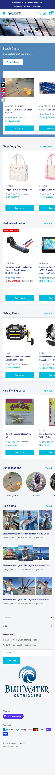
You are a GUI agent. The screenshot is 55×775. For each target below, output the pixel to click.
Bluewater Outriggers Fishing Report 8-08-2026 (26, 599)
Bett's (8, 430)
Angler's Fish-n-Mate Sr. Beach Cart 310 (18, 111)
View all (49, 468)
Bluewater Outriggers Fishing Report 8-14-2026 (26, 565)
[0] (50, 13)
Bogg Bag (9, 186)
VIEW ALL (48, 223)
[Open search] (39, 13)
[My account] (44, 13)
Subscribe (11, 660)
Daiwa (7, 353)
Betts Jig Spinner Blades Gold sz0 (18, 435)
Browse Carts (13, 62)
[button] (11, 117)
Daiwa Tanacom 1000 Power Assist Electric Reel (17, 358)
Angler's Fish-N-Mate (14, 106)
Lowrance (9, 263)
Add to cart (20, 128)
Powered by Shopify (10, 746)
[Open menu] (4, 13)
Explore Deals (46, 146)
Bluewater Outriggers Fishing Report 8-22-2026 (26, 533)
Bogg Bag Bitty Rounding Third (18, 189)
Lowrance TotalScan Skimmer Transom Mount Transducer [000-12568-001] (18, 270)
